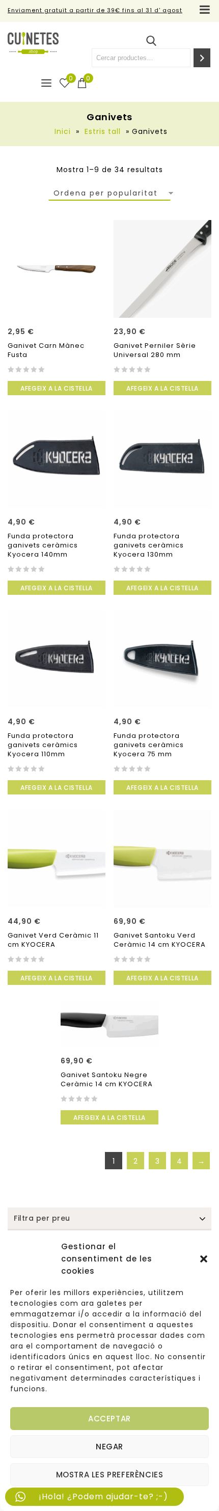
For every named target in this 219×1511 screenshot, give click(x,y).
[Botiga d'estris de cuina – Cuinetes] (33, 43)
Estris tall (103, 131)
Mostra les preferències (109, 1474)
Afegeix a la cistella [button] (56, 388)
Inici (62, 131)
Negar (109, 1446)
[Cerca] (202, 57)
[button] (204, 1259)
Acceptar (109, 1418)
